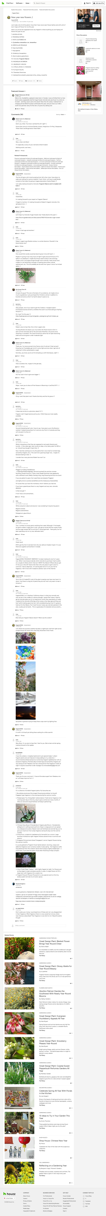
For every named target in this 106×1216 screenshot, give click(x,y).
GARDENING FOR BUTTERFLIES (47, 938)
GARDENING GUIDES (45, 963)
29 (72, 1133)
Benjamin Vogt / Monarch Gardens (51, 1168)
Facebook (88, 1201)
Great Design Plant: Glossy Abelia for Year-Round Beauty (55, 967)
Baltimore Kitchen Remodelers (49, 166)
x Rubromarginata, (24, 471)
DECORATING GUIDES (45, 1087)
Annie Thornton (45, 1121)
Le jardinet (44, 971)
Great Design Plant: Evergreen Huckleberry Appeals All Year (52, 1017)
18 (72, 1058)
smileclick (19, 887)
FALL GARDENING (44, 1162)
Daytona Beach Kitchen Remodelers (31, 166)
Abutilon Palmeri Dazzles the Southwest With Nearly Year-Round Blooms (55, 993)
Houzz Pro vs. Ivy (47, 1201)
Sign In (64, 1211)
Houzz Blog (88, 1196)
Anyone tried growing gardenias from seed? (91, 39)
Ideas (27, 3)
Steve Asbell (45, 946)
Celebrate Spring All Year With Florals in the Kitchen (55, 1092)
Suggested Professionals (69, 1201)
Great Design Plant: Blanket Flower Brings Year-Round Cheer (54, 942)
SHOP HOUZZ (43, 1137)
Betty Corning (33, 475)
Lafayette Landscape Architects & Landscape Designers (41, 160)
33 (72, 1108)
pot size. (39, 363)
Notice (30, 1201)
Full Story (42, 955)
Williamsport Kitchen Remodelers (49, 168)
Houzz (43, 1143)
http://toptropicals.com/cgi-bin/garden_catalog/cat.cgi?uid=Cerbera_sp (37, 316)
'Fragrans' (48, 478)
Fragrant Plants (15, 13)
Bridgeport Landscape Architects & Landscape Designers (35, 163)
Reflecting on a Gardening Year (53, 1165)
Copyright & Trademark (29, 1211)
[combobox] (57, 3)
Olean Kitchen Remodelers (33, 168)
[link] (91, 105)
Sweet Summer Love (46, 473)
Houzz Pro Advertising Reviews (51, 1203)
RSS (86, 1206)
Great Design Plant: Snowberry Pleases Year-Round (52, 1042)
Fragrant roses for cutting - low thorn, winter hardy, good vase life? (93, 69)
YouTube (87, 1203)
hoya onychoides (18, 48)
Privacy (25, 1201)
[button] (40, 102)
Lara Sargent (44, 1096)
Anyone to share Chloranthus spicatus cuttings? (91, 59)
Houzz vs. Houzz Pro (48, 1198)
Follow (40, 81)
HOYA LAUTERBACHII (19, 39)
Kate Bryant (44, 1021)
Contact (65, 1208)
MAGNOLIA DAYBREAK (20, 61)
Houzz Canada (66, 1196)
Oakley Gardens (45, 999)
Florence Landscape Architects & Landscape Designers (29, 158)
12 (72, 1033)
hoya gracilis (16, 50)
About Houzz (26, 1196)
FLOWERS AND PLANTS (45, 988)
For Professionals (47, 1196)
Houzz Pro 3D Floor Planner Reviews (52, 1206)
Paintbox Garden (46, 1073)
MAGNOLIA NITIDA (18, 37)
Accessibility (66, 1203)
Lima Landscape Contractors (40, 165)
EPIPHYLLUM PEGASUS (20, 45)
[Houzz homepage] (3, 3)
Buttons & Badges (47, 1211)
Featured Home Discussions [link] (30, 9)
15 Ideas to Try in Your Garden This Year (54, 1117)
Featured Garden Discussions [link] (47, 9)
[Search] (34, 3)
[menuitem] (10, 3)
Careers (25, 1198)
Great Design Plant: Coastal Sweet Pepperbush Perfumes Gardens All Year (54, 1068)
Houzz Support (67, 1206)
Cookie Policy (26, 1206)
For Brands (46, 1208)
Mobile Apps (26, 1208)
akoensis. (18, 488)
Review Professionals (68, 1198)
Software (19, 3)
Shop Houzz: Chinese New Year (53, 1140)
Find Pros (9, 3)
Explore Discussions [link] (16, 9)
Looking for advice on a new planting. (93, 49)
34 (72, 1183)
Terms (24, 1203)
